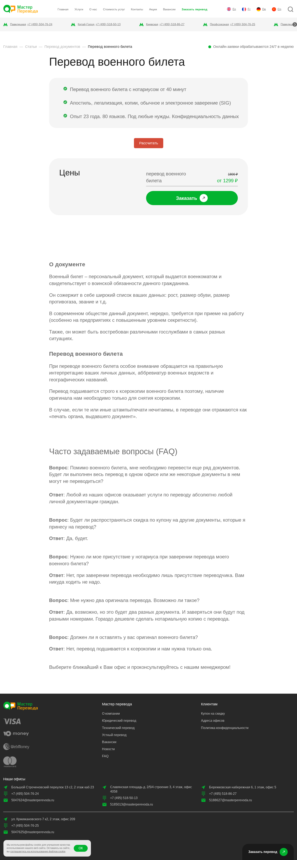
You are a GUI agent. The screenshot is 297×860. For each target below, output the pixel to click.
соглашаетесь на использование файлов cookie (37, 851)
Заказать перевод (194, 9)
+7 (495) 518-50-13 (108, 24)
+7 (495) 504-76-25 (242, 24)
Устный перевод (114, 735)
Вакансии (169, 9)
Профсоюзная (219, 24)
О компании (111, 713)
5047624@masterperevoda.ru (32, 800)
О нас (93, 9)
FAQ (105, 756)
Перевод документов (62, 47)
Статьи (31, 47)
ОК (81, 848)
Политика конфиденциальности (225, 728)
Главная (63, 9)
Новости (108, 749)
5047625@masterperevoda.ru (32, 832)
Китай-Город (86, 24)
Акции (153, 9)
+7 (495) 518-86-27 (171, 24)
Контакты (137, 9)
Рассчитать (148, 143)
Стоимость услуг (114, 9)
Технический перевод (118, 728)
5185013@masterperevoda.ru (131, 804)
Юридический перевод (119, 720)
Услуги (79, 9)
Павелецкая (18, 24)
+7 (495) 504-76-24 (39, 24)
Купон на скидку (213, 713)
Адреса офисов (212, 720)
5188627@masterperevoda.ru (230, 800)
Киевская (152, 24)
